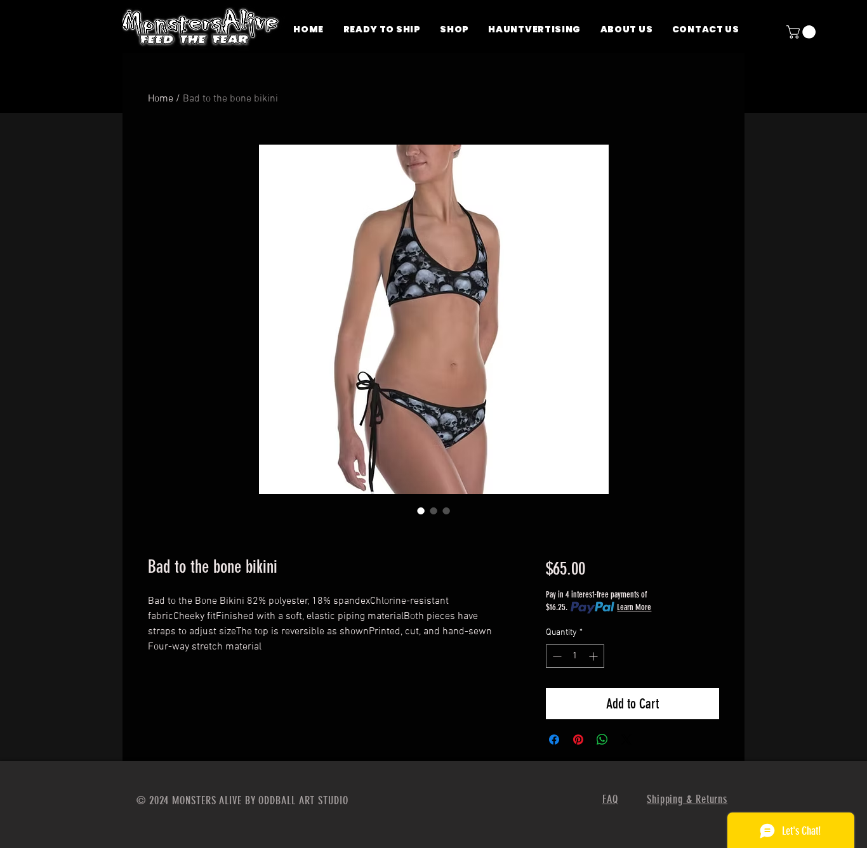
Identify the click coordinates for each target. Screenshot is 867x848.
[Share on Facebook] (554, 739)
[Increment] (594, 656)
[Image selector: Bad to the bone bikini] (420, 510)
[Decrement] (556, 656)
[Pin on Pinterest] (578, 739)
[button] (802, 32)
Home (160, 99)
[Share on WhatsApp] (602, 739)
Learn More (634, 607)
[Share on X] (626, 739)
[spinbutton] (575, 656)
